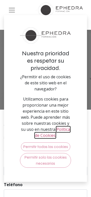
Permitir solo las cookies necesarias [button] (46, 160)
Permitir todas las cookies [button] (45, 146)
